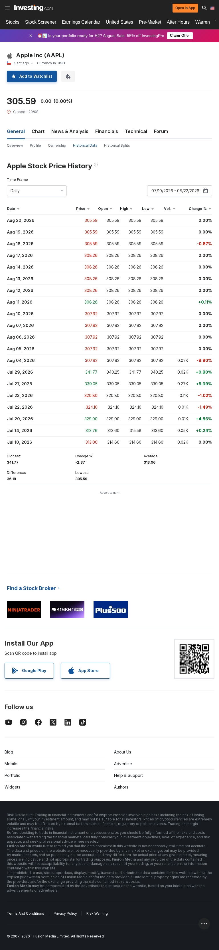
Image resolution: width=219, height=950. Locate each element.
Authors (121, 787)
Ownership (57, 145)
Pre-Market (150, 22)
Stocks (12, 22)
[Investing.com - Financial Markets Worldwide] (33, 8)
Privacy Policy (65, 913)
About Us (122, 752)
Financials (106, 131)
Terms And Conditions (25, 913)
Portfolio (13, 775)
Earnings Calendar (81, 22)
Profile (35, 145)
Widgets (12, 787)
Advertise (123, 763)
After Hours (178, 22)
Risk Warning (97, 913)
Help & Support (128, 775)
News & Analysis (69, 131)
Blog (9, 752)
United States (119, 22)
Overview (15, 145)
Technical (136, 131)
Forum (161, 131)
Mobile (11, 763)
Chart (38, 131)
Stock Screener (40, 22)
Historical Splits (117, 145)
